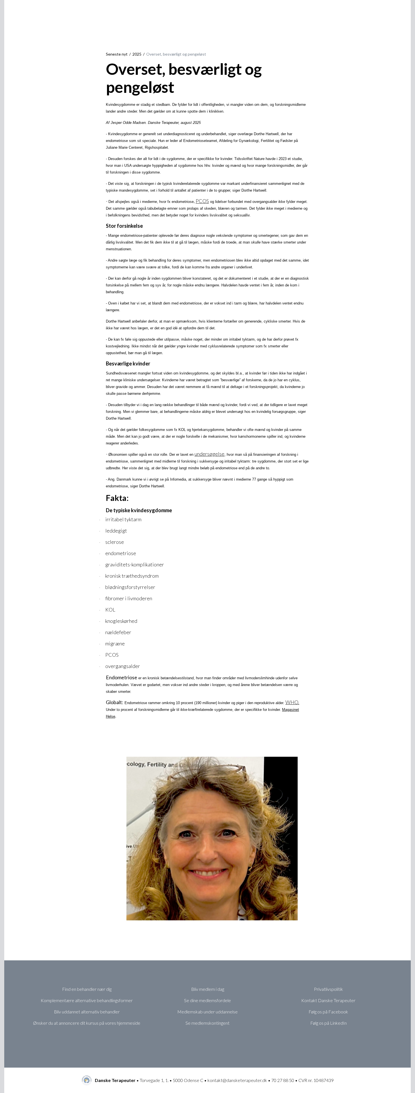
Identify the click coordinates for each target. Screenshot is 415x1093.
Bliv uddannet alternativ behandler (87, 1011)
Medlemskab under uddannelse (207, 1011)
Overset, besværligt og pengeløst (176, 54)
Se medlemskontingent (207, 1023)
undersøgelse (209, 454)
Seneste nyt (117, 54)
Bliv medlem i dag (207, 989)
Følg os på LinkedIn (328, 1023)
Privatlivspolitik (328, 989)
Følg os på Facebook (328, 1011)
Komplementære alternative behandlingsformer (87, 1000)
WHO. (292, 702)
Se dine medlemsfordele (207, 1000)
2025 (136, 54)
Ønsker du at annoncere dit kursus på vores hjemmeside (86, 1023)
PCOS (202, 201)
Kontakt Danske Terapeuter (328, 1000)
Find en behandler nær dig (87, 989)
